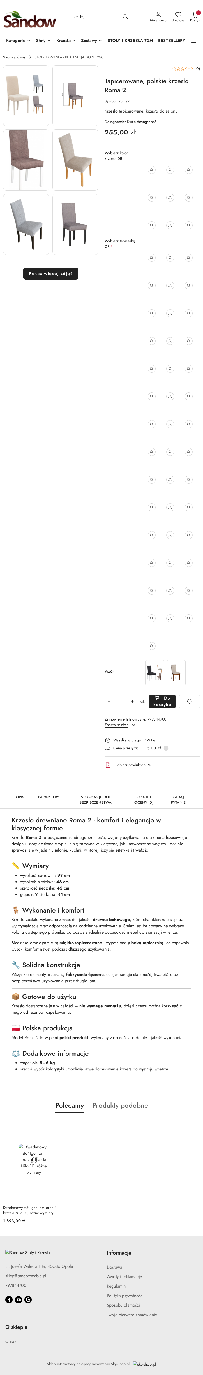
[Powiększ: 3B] (189, 258)
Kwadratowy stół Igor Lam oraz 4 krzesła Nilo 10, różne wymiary (30, 1210)
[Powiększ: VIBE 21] (170, 618)
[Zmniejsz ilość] (109, 701)
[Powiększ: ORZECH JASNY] (152, 225)
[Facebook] (9, 1299)
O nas (10, 1341)
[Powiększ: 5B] (189, 285)
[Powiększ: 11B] (170, 341)
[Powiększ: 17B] (152, 396)
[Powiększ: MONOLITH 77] (152, 535)
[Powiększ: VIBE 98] (152, 646)
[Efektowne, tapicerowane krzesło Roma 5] (155, 672)
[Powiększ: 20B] (170, 396)
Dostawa (114, 1267)
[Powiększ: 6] (152, 313)
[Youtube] (18, 1299)
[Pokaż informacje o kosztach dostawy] (166, 748)
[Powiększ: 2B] (170, 258)
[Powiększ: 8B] (152, 341)
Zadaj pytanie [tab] (178, 799)
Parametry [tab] (48, 796)
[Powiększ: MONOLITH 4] (189, 507)
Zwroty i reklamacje (124, 1277)
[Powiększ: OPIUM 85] (189, 563)
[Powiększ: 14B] (152, 369)
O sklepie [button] (16, 1327)
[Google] (28, 1299)
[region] (165, 672)
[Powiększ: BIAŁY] (170, 170)
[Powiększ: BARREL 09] (189, 535)
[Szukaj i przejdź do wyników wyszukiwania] (125, 17)
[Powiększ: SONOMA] (189, 225)
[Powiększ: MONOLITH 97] (170, 535)
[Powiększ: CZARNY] (189, 170)
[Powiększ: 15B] (170, 369)
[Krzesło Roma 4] (176, 672)
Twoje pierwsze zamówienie (132, 1315)
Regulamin (116, 1286)
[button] (18, 41)
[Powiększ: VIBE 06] (152, 618)
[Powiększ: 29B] (189, 452)
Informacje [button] (119, 1253)
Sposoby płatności (123, 1305)
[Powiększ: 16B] (189, 369)
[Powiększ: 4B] (152, 285)
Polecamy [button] (69, 1105)
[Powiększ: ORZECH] (189, 198)
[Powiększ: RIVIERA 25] (170, 507)
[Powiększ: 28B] (170, 452)
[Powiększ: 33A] (152, 507)
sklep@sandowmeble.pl (25, 1276)
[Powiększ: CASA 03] (170, 591)
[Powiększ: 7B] (189, 313)
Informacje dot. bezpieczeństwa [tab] (96, 799)
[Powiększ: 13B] (189, 341)
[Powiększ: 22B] (152, 424)
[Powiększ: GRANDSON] (152, 198)
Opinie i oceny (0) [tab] (143, 799)
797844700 (15, 1285)
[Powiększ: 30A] (152, 480)
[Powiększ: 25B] (189, 424)
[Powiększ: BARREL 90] (152, 563)
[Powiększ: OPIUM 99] (152, 591)
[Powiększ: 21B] (189, 396)
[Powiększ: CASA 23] (189, 591)
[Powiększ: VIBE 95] (189, 618)
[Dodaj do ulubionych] (189, 701)
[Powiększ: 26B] (152, 452)
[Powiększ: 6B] (170, 313)
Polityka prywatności (125, 1296)
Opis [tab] (20, 796)
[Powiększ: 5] (170, 285)
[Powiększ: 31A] (170, 480)
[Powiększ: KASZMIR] (170, 198)
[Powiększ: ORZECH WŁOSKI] (170, 225)
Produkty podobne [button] (120, 1105)
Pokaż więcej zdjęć (51, 273)
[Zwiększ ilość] (132, 701)
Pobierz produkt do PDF (134, 765)
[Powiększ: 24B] (170, 424)
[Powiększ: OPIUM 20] (170, 563)
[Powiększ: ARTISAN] (152, 170)
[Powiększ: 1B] (152, 258)
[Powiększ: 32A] (189, 480)
